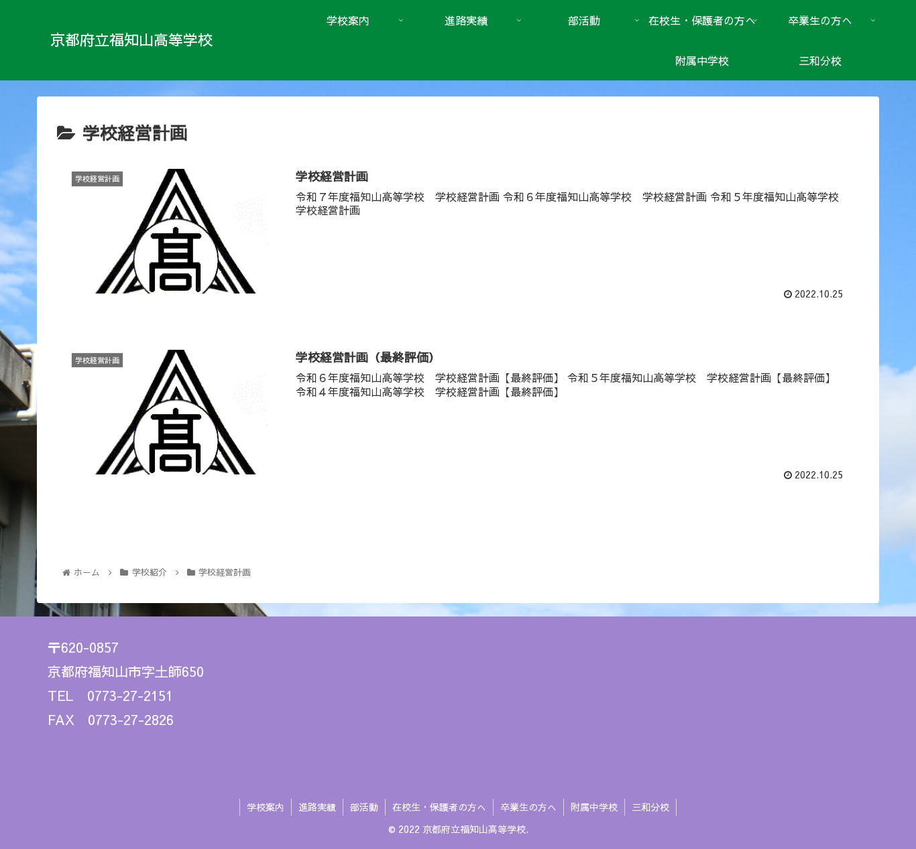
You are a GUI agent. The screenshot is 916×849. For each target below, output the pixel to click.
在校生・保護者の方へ (439, 806)
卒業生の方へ (528, 806)
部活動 (364, 806)
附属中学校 (594, 806)
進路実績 (317, 806)
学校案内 (265, 806)
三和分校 (650, 806)
